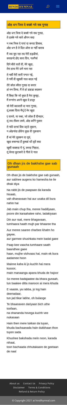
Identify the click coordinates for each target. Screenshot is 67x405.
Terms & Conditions (39, 387)
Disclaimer (19, 387)
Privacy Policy (46, 383)
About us (14, 383)
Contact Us (29, 383)
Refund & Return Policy (32, 391)
